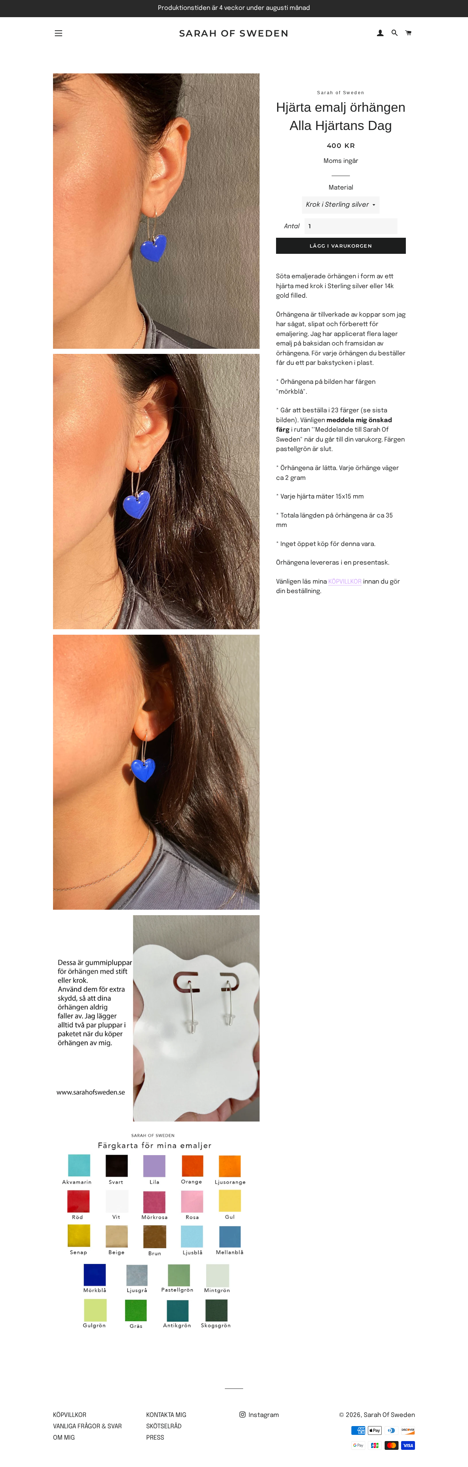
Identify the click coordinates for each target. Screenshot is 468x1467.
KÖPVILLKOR (345, 582)
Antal (291, 227)
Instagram (263, 1415)
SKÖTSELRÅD (164, 1427)
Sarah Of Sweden (234, 33)
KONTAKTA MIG (166, 1415)
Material (341, 188)
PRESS (155, 1438)
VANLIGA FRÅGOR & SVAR (87, 1427)
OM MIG (64, 1438)
